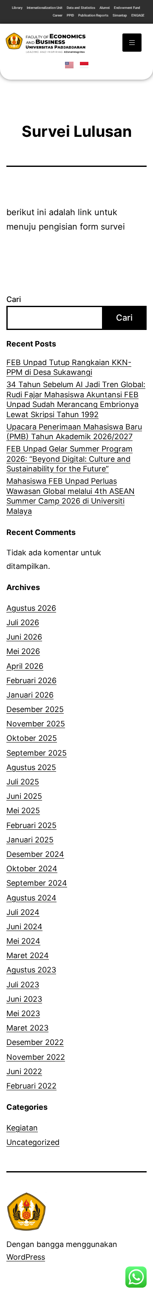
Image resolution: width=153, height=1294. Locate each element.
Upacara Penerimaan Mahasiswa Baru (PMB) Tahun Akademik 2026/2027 (74, 431)
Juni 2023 (24, 999)
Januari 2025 (30, 839)
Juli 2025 (22, 781)
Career (57, 15)
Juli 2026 (22, 622)
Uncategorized (33, 1142)
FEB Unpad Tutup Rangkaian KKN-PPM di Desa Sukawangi (68, 367)
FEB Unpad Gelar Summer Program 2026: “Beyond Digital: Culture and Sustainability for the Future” (69, 458)
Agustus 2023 (31, 969)
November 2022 (35, 1057)
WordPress (25, 1256)
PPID (70, 15)
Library (17, 8)
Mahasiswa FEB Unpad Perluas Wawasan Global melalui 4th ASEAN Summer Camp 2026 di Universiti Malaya (70, 496)
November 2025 (35, 723)
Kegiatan (22, 1127)
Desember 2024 (35, 854)
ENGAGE (137, 15)
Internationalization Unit (44, 8)
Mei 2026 (23, 651)
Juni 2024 (24, 926)
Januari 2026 (30, 694)
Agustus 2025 (31, 767)
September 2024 (36, 882)
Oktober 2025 (31, 738)
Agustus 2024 (31, 897)
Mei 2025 (23, 810)
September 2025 (36, 752)
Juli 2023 (22, 984)
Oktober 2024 (31, 868)
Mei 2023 (23, 1013)
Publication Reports (93, 15)
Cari (13, 299)
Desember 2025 (35, 709)
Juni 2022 (24, 1071)
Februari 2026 (31, 680)
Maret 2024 (27, 955)
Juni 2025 (24, 796)
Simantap (120, 15)
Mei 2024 (23, 941)
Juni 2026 (24, 636)
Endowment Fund (127, 8)
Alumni (104, 8)
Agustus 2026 (31, 608)
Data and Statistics (81, 8)
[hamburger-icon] (132, 42)
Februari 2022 (31, 1085)
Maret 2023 (27, 1027)
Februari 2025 (31, 825)
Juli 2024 (23, 912)
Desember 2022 (35, 1042)
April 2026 (24, 666)
